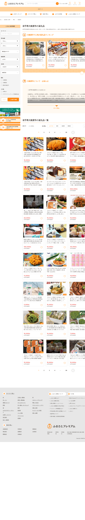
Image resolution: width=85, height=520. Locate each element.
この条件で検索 (13, 99)
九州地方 (34, 431)
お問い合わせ (72, 403)
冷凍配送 (5, 80)
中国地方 (20, 434)
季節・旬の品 (35, 402)
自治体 (2, 64)
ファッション (21, 415)
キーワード (3, 31)
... (60, 132)
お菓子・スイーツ (7, 414)
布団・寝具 (34, 408)
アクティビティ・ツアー (37, 405)
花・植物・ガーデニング (23, 405)
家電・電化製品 (21, 400)
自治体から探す (7, 19)
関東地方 (5, 434)
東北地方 (5, 431)
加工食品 (5, 417)
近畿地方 (20, 431)
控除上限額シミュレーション (56, 403)
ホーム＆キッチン (22, 402)
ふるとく (71, 411)
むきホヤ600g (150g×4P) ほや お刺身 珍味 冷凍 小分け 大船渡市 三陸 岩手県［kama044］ (56, 270)
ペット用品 (20, 413)
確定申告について (54, 413)
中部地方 (20, 429)
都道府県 (3, 56)
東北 (14, 19)
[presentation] (82, 73)
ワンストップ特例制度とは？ (56, 408)
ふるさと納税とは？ (54, 398)
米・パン (5, 400)
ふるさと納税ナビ (73, 408)
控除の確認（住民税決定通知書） (57, 416)
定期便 (19, 418)
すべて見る (56, 108)
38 (66, 132)
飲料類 (19, 410)
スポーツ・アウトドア (37, 400)
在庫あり (5, 91)
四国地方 (34, 429)
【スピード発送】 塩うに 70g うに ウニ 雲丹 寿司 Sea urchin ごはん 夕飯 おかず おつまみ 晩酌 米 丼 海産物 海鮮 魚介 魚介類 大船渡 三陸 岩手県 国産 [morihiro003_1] (33, 272)
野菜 (4, 405)
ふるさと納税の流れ (54, 400)
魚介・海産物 (6, 420)
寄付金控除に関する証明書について (58, 411)
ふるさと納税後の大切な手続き (57, 406)
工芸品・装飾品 (21, 397)
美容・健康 (34, 413)
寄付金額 (3, 38)
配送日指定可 (6, 85)
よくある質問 (72, 400)
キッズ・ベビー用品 (36, 410)
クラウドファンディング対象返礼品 (11, 94)
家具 (19, 408)
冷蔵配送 (5, 82)
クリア (4, 99)
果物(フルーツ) (6, 402)
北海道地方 (5, 429)
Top (0, 19)
